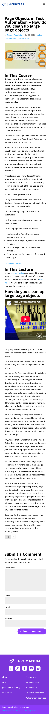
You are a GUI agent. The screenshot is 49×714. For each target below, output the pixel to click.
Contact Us (7, 693)
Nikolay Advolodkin (15, 35)
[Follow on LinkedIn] (11, 668)
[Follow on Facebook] (24, 668)
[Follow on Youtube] (31, 668)
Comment (10, 567)
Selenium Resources (35, 693)
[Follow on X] (17, 668)
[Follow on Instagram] (38, 668)
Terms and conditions (11, 710)
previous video (17, 273)
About (5, 677)
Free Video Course (13, 263)
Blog (4, 682)
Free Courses (31, 677)
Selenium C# (31, 687)
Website (8, 618)
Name (7, 595)
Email (7, 607)
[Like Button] (8, 537)
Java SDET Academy (11, 687)
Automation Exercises (36, 698)
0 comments (23, 38)
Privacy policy (31, 710)
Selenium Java (32, 682)
